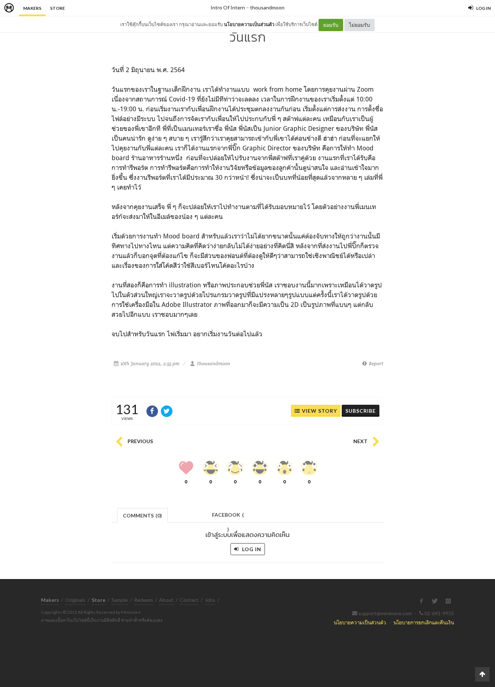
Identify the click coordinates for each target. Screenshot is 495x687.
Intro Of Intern (228, 7)
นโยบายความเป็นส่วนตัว (249, 24)
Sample (120, 600)
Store (57, 8)
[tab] (142, 514)
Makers (32, 8)
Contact (189, 600)
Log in (251, 549)
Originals (75, 600)
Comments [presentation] (142, 515)
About (166, 600)
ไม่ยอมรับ (359, 25)
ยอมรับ (330, 25)
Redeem (143, 600)
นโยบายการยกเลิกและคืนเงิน (424, 622)
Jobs (210, 600)
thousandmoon (267, 7)
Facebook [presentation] (228, 517)
